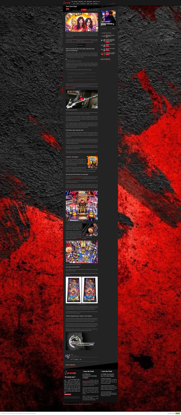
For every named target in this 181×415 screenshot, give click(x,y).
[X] (93, 10)
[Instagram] (70, 397)
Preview (67, 8)
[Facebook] (91, 10)
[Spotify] (76, 359)
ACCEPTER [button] (177, 413)
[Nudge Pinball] (66, 2)
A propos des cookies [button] (171, 413)
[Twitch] (76, 397)
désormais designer (88, 40)
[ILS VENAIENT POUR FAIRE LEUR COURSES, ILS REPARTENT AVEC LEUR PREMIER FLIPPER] (103, 40)
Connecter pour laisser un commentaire (72, 366)
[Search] (107, 6)
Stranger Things (79, 238)
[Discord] (71, 359)
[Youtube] (80, 359)
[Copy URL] (88, 10)
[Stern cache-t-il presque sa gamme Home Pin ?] (103, 36)
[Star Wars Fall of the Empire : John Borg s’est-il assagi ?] (103, 53)
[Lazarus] (67, 357)
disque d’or (77, 79)
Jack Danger (74, 40)
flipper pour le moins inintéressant (76, 178)
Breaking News (108, 50)
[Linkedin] (97, 10)
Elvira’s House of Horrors (70, 188)
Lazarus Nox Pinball (95, 397)
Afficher (83, 45)
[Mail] (75, 359)
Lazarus (72, 354)
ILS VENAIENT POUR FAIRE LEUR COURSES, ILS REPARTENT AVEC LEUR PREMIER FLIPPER (110, 40)
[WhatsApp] (95, 10)
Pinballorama (107, 42)
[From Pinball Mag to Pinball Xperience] (103, 45)
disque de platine (86, 79)
